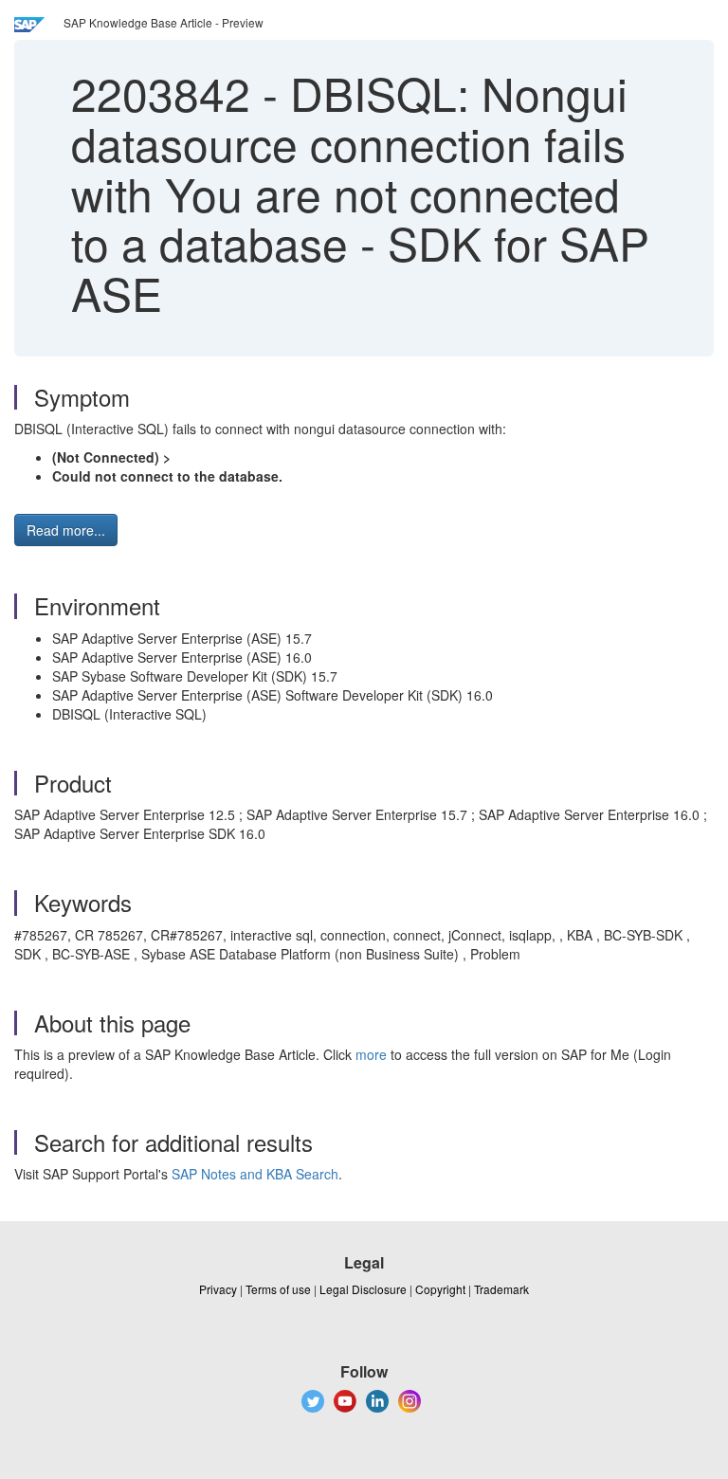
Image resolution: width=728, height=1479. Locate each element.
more (371, 1054)
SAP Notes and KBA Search (255, 1173)
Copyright (440, 1289)
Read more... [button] (66, 529)
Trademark (501, 1289)
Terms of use (278, 1289)
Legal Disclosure (363, 1289)
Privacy (218, 1289)
